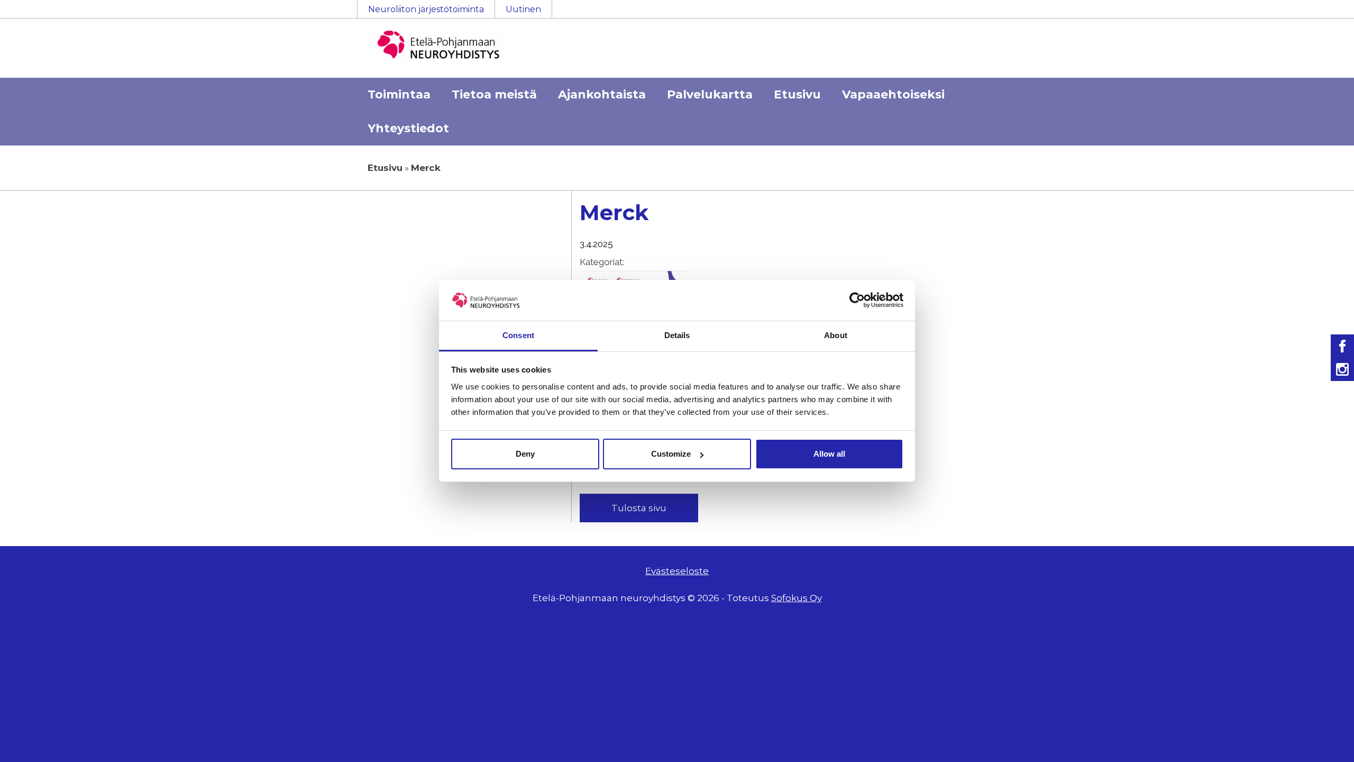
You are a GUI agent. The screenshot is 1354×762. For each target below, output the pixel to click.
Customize (671, 453)
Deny (525, 453)
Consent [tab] (518, 335)
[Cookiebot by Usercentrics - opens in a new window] (857, 300)
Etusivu (797, 94)
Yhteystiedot (408, 128)
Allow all (829, 453)
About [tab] (835, 335)
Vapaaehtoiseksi (893, 94)
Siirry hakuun (1322, 14)
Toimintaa (399, 94)
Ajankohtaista (602, 94)
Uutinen (523, 9)
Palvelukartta (710, 94)
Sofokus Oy (796, 598)
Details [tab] (677, 335)
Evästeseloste (677, 571)
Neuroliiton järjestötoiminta (426, 9)
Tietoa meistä (494, 94)
